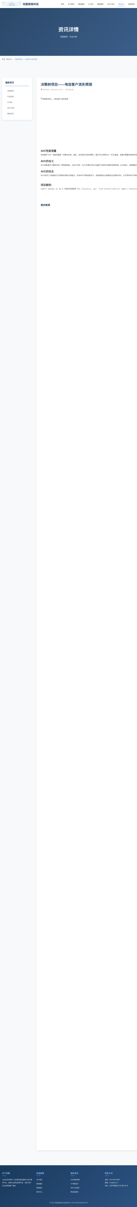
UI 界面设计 (75, 1184)
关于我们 (71, 4)
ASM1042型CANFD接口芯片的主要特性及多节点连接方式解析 (70, 240)
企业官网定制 (75, 1179)
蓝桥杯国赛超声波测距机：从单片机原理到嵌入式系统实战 (68, 513)
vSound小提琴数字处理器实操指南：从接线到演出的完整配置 (70, 435)
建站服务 (81, 4)
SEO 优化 (111, 4)
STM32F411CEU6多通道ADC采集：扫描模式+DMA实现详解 (69, 396)
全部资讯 (10, 91)
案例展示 (100, 4)
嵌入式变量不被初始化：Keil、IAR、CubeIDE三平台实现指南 (70, 474)
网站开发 (10, 113)
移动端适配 (74, 1192)
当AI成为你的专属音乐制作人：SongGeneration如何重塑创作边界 (72, 1099)
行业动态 (10, 96)
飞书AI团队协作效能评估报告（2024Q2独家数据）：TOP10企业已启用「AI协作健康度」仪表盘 (84, 1059)
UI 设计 (91, 4)
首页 (62, 4)
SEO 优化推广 (75, 1188)
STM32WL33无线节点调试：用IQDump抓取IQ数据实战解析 (69, 357)
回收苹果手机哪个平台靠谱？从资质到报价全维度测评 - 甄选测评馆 (72, 1137)
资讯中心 (121, 4)
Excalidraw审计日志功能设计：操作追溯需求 (62, 318)
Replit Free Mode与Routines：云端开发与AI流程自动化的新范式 (71, 552)
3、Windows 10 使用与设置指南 (57, 279)
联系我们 (131, 4)
